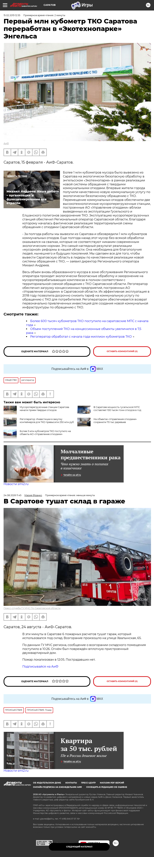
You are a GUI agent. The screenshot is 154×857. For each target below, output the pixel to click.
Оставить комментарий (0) (122, 351)
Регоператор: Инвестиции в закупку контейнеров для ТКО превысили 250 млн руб (47, 421)
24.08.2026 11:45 (12, 495)
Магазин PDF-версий (112, 783)
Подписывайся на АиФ (40, 666)
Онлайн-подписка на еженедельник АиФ (57, 787)
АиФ (6, 143)
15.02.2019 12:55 (12, 15)
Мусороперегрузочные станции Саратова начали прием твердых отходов (44, 409)
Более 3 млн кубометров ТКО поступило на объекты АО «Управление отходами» (45, 433)
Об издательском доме (47, 783)
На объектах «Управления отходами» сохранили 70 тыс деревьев (115, 421)
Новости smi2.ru (16, 484)
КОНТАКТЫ (71, 783)
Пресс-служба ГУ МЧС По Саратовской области (32, 608)
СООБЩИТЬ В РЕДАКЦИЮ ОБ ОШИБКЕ (106, 787)
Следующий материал (79, 847)
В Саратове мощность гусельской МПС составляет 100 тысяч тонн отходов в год (117, 409)
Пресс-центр (88, 783)
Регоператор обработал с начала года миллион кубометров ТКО (81, 336)
